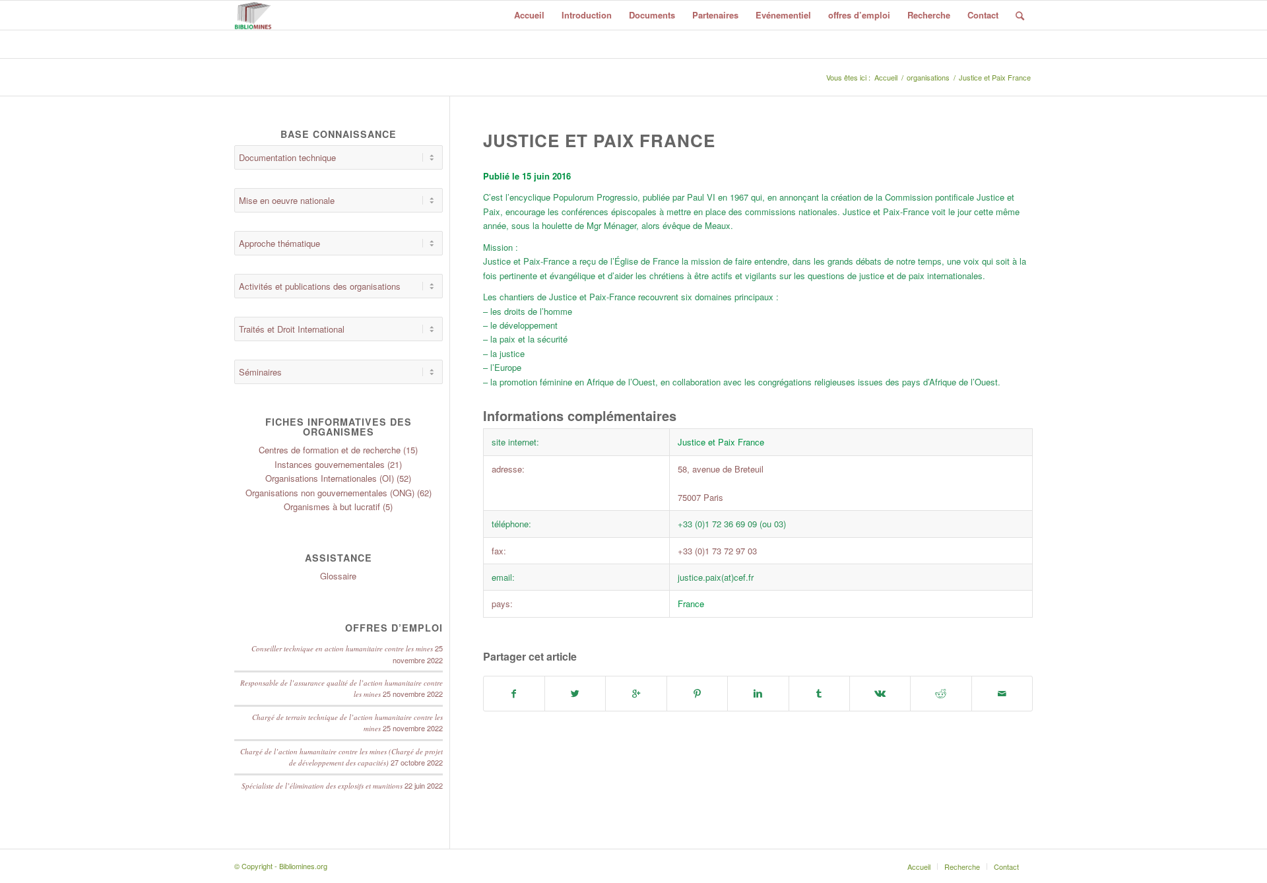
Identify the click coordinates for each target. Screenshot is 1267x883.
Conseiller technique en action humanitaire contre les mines (342, 648)
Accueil (885, 77)
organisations (928, 77)
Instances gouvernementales (330, 464)
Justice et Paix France (599, 140)
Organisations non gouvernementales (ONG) (329, 492)
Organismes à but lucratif (332, 506)
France (691, 603)
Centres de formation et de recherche (330, 449)
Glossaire (338, 576)
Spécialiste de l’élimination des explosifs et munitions (322, 786)
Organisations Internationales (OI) (329, 478)
